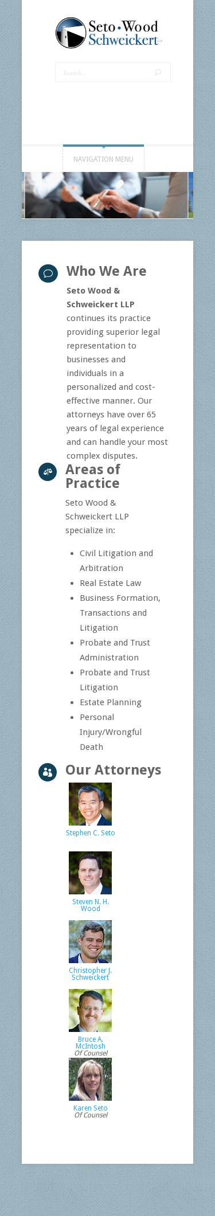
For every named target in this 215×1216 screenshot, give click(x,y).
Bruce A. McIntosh (90, 1042)
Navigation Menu (103, 159)
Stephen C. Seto (90, 833)
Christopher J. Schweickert (90, 974)
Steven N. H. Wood (90, 905)
